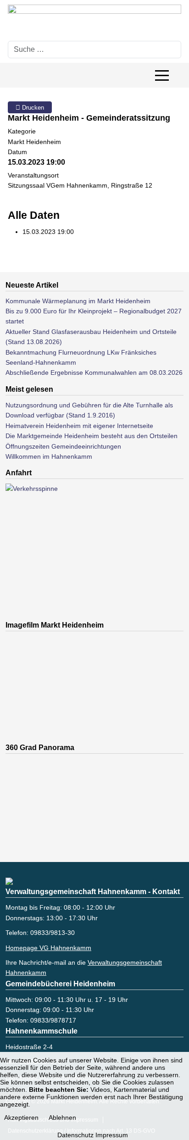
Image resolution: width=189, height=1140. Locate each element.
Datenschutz (75, 1135)
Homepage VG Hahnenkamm (48, 947)
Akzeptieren (21, 1117)
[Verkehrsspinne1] (51, 552)
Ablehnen (62, 1117)
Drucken (32, 107)
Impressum (111, 1135)
